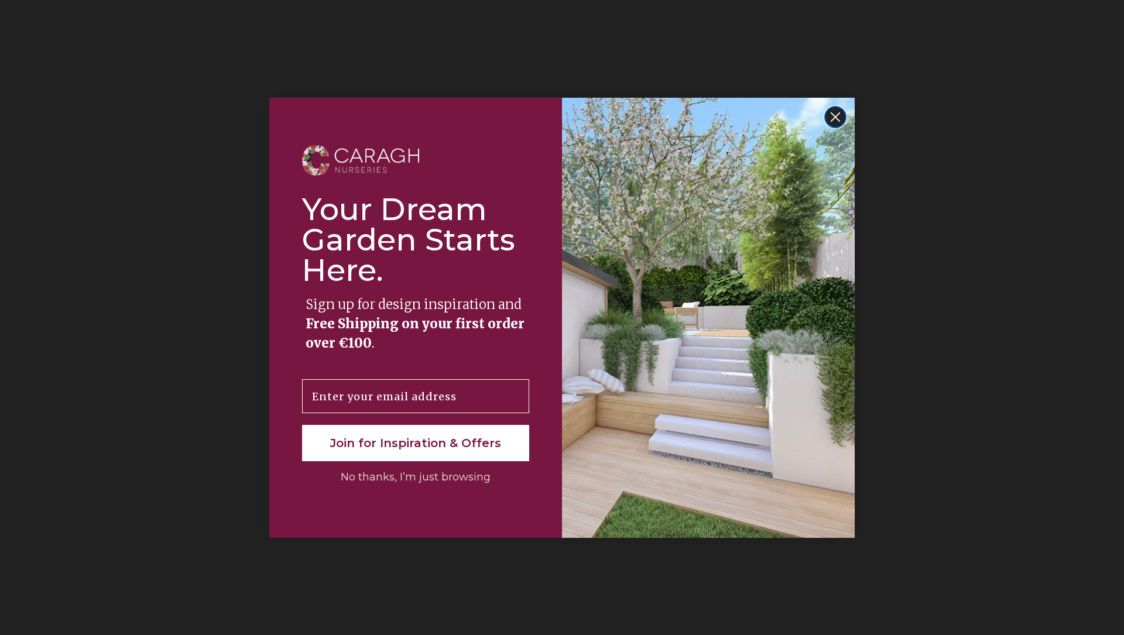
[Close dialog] (835, 117)
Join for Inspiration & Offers (415, 443)
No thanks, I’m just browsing (416, 477)
